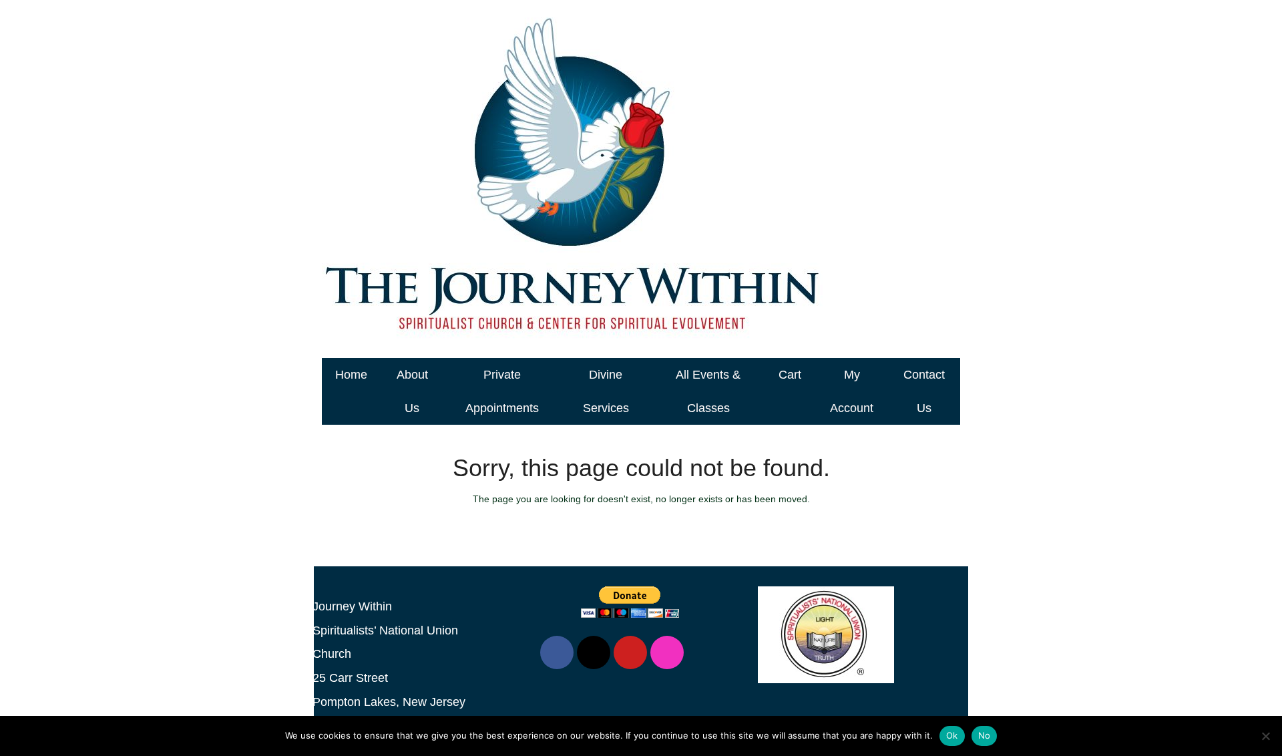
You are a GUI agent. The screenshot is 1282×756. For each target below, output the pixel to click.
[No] (1265, 736)
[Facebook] (557, 652)
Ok (952, 735)
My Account (851, 391)
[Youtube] (630, 652)
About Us (412, 391)
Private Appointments (502, 391)
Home (351, 374)
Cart (790, 374)
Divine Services (606, 391)
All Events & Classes (708, 391)
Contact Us (924, 391)
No (984, 735)
